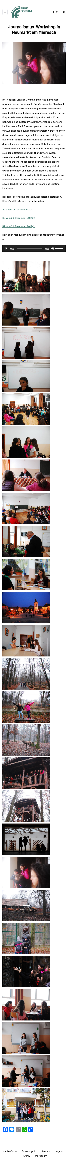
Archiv (26, 1155)
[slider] (59, 248)
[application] (34, 248)
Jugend (59, 1151)
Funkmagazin (29, 1151)
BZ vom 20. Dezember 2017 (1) (18, 217)
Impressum (40, 1155)
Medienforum (10, 1151)
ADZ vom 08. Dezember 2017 (17, 209)
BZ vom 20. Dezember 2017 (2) (18, 226)
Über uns (46, 1151)
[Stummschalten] (52, 248)
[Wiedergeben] (6, 248)
